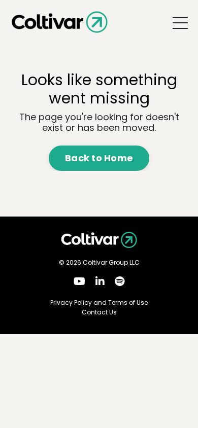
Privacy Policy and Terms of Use (99, 302)
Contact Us (99, 312)
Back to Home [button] (99, 158)
